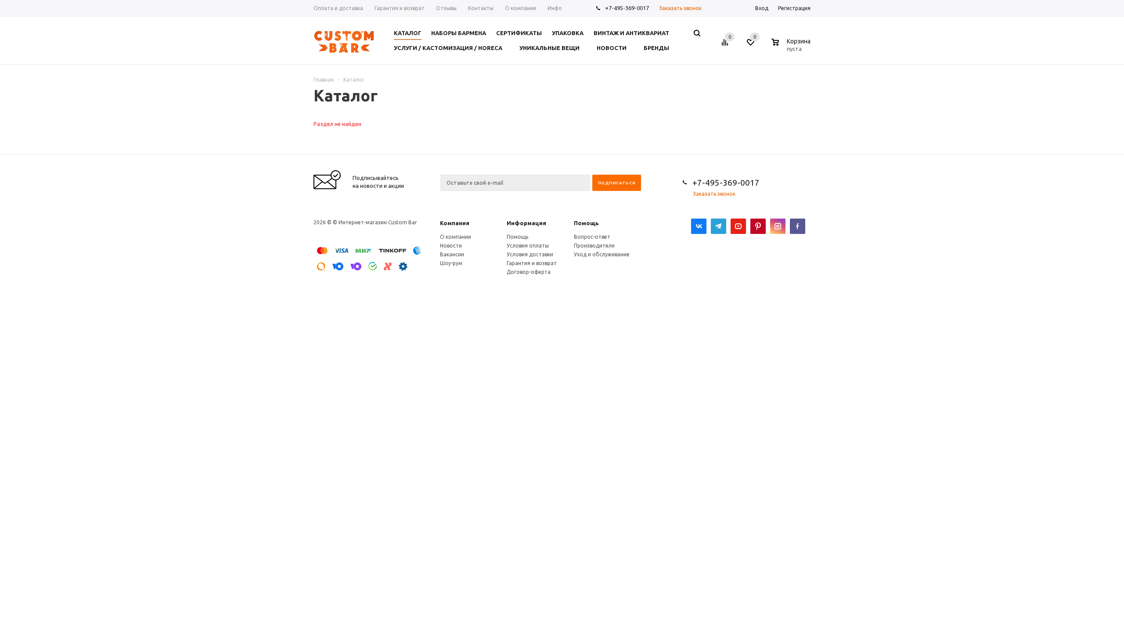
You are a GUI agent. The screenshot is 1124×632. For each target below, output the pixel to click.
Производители (594, 245)
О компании (455, 237)
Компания (454, 223)
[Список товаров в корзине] (792, 47)
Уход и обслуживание (602, 254)
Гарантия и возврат (532, 263)
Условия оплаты (528, 245)
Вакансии (452, 254)
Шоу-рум (451, 263)
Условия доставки (530, 254)
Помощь (586, 223)
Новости (451, 245)
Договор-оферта (529, 272)
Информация (526, 223)
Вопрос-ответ (592, 237)
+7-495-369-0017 (627, 8)
